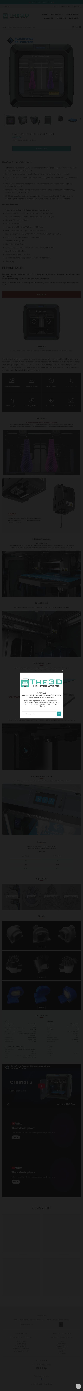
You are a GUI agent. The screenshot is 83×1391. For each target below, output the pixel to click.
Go (59, 714)
